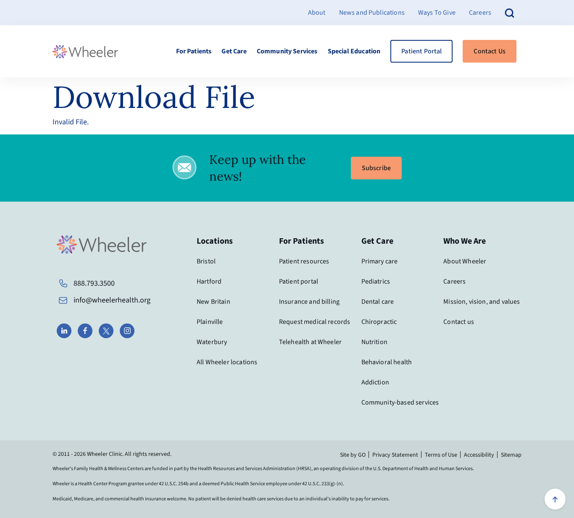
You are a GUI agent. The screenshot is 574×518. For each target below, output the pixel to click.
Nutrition (374, 342)
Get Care (233, 51)
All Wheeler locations (227, 362)
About (317, 12)
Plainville (210, 321)
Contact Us (490, 51)
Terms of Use (441, 455)
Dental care (377, 301)
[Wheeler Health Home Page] (85, 51)
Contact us (458, 321)
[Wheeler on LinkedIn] (64, 330)
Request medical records (314, 321)
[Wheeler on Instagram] (127, 330)
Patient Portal (421, 51)
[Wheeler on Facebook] (85, 330)
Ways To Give (437, 12)
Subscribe (376, 168)
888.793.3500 (94, 283)
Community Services (287, 51)
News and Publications (372, 12)
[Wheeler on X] (106, 330)
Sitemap (511, 455)
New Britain (213, 301)
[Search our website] (510, 12)
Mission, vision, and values (481, 301)
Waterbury (212, 342)
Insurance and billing (309, 301)
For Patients (194, 51)
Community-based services (400, 402)
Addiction (375, 382)
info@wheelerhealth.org (112, 300)
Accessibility (479, 455)
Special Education (354, 51)
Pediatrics (375, 281)
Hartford (209, 281)
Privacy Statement (395, 455)
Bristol (206, 261)
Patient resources (304, 261)
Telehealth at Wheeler (310, 342)
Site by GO (353, 455)
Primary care (379, 261)
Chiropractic (379, 321)
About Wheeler (464, 261)
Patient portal (298, 281)
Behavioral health (386, 362)
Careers (480, 12)
